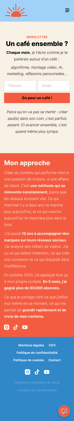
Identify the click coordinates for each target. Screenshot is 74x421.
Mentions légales (31, 345)
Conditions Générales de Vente (37, 383)
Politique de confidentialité (37, 353)
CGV (52, 345)
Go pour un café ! (37, 98)
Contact (55, 360)
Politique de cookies (28, 360)
